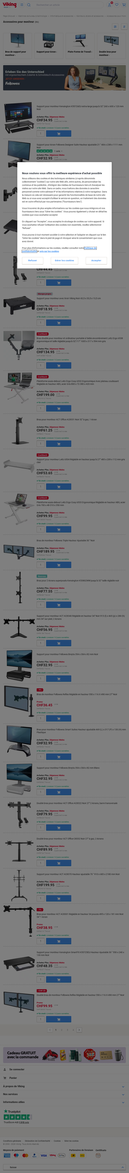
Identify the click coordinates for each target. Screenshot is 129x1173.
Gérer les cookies (64, 260)
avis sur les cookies (49, 251)
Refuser (32, 260)
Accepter (96, 260)
